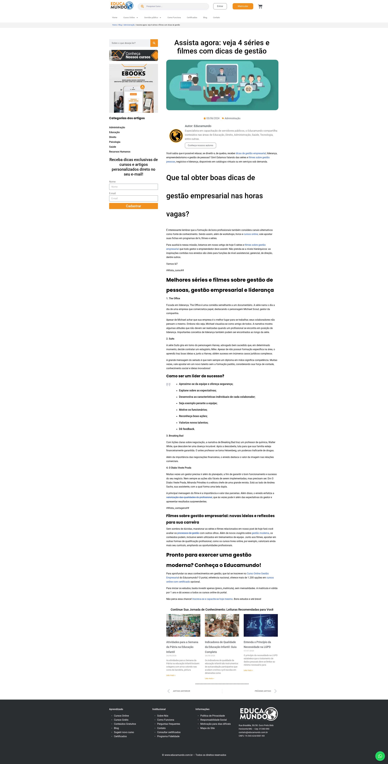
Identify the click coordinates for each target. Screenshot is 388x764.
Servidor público (151, 17)
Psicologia (114, 142)
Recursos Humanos (119, 151)
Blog (205, 17)
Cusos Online (129, 17)
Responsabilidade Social (213, 719)
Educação (114, 132)
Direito (112, 137)
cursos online (251, 234)
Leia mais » (171, 675)
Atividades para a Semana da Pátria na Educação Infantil (182, 646)
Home (114, 17)
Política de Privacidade (212, 715)
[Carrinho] (260, 6)
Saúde (112, 146)
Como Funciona (174, 17)
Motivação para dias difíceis (215, 723)
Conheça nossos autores (200, 145)
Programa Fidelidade (168, 736)
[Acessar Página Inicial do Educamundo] (122, 6)
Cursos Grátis (121, 719)
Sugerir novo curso (124, 732)
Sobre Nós (162, 715)
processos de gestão (188, 533)
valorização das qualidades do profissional (189, 497)
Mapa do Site (207, 728)
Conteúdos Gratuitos (125, 723)
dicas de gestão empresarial (251, 153)
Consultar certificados (169, 732)
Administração (129, 25)
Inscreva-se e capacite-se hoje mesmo (212, 599)
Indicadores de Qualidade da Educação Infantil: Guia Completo (221, 646)
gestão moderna (260, 533)
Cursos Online (121, 715)
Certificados (192, 17)
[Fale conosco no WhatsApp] (380, 756)
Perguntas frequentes (168, 723)
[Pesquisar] (154, 43)
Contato (216, 17)
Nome (112, 181)
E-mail (112, 193)
